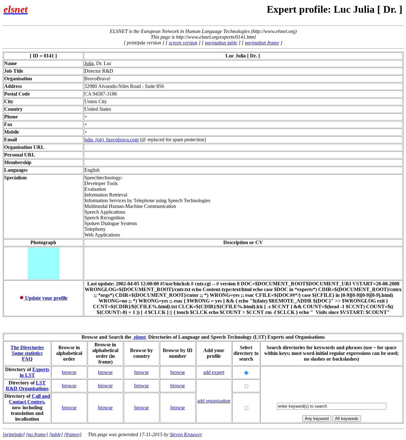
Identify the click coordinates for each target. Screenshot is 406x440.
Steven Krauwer (186, 434)
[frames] (73, 434)
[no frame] (37, 434)
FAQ (27, 359)
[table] (56, 434)
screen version (183, 42)
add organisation (213, 400)
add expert (213, 372)
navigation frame (262, 42)
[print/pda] (14, 434)
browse (69, 372)
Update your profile (46, 298)
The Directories (27, 347)
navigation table (221, 42)
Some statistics (27, 353)
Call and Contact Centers (29, 398)
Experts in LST (34, 372)
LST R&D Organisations (27, 385)
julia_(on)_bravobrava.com (111, 139)
